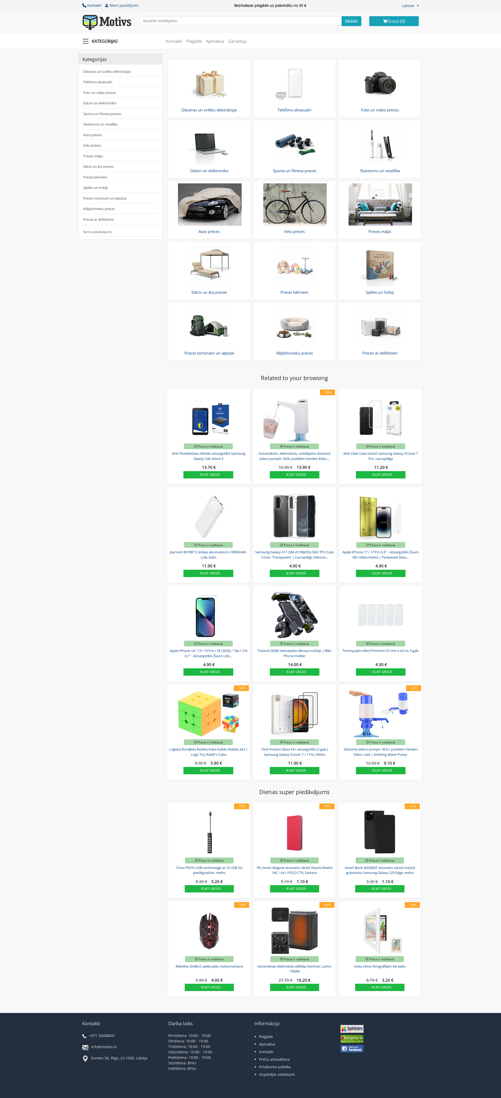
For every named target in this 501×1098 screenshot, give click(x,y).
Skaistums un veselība (100, 124)
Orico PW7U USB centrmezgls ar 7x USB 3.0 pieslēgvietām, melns (209, 870)
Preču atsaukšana (274, 1059)
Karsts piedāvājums (97, 232)
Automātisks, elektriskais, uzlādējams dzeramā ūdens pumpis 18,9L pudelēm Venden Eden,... (294, 456)
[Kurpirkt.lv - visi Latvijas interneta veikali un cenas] (352, 1039)
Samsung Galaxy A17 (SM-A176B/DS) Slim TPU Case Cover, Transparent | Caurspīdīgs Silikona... (294, 555)
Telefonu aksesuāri (97, 82)
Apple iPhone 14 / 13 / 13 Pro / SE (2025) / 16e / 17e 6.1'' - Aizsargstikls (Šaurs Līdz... (208, 653)
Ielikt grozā (210, 474)
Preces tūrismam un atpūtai (104, 198)
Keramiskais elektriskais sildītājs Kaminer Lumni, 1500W (295, 969)
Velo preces (92, 145)
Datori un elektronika (99, 103)
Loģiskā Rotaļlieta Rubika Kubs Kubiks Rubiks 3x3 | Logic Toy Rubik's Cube (208, 752)
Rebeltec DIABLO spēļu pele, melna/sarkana (209, 966)
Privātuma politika (275, 1066)
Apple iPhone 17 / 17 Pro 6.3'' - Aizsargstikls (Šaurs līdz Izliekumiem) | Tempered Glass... (380, 555)
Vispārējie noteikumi (277, 1074)
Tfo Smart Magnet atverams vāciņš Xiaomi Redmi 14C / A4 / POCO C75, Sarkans (294, 870)
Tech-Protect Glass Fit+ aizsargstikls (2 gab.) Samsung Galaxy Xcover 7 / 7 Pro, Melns (294, 752)
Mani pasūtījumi (124, 5)
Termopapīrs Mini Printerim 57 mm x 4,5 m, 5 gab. (380, 650)
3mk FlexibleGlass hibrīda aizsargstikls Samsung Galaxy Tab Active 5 (208, 456)
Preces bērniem (95, 177)
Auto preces (92, 135)
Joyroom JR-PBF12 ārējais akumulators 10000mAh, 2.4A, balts (208, 555)
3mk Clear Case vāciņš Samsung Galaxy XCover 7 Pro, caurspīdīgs (380, 456)
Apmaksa (215, 41)
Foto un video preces (99, 92)
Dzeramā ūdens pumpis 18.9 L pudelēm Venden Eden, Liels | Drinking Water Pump (381, 752)
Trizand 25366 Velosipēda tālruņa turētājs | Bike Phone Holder (294, 653)
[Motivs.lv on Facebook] (352, 1049)
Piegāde (194, 41)
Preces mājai (93, 156)
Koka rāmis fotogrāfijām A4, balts (379, 966)
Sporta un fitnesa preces (102, 113)
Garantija (237, 41)
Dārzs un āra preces (98, 166)
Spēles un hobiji (95, 187)
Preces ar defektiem (98, 219)
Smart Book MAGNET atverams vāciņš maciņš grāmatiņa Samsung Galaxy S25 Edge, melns (380, 870)
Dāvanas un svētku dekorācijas (107, 71)
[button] (410, 5)
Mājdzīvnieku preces (99, 208)
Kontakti (94, 5)
